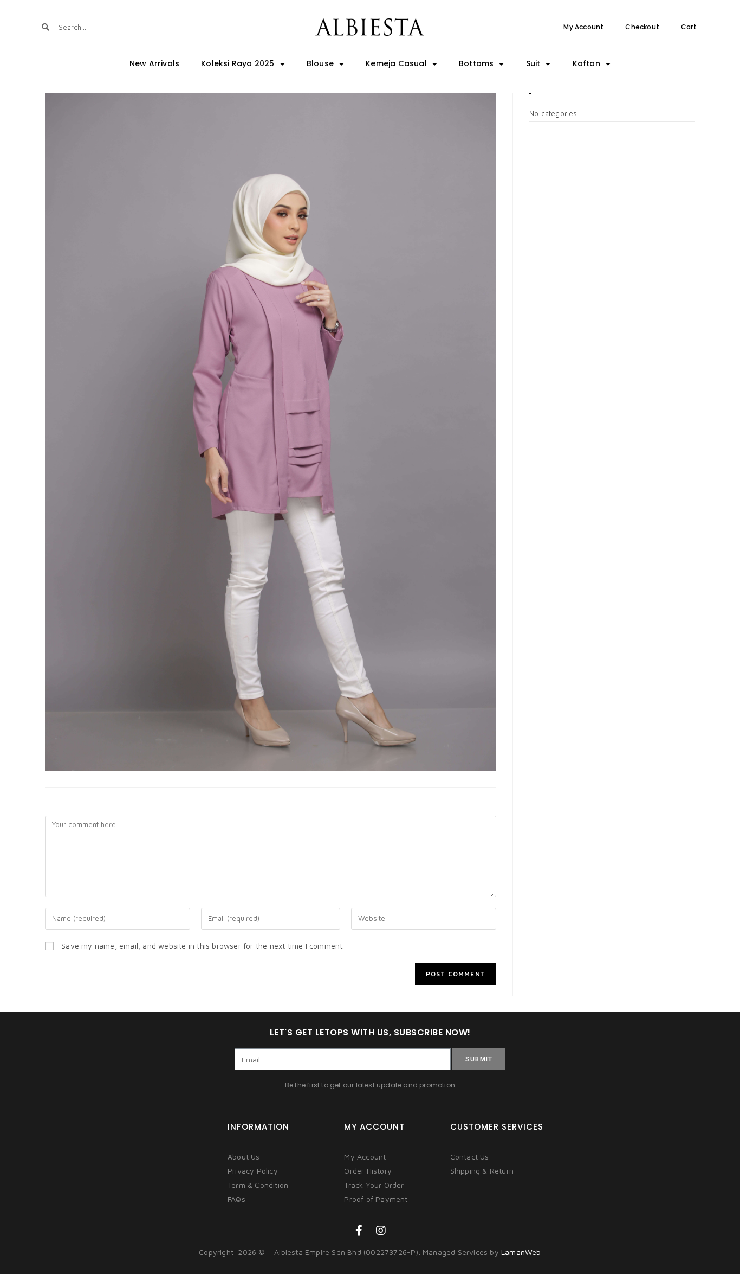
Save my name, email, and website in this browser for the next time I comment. (202, 945)
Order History (368, 1170)
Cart (689, 26)
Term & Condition (258, 1184)
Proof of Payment (375, 1198)
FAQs (236, 1198)
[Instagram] (381, 1230)
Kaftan (586, 63)
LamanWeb (521, 1252)
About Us (244, 1156)
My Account (583, 26)
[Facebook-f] (359, 1230)
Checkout (642, 26)
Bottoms (476, 63)
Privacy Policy (253, 1170)
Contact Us (469, 1156)
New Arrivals (154, 63)
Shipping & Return (482, 1170)
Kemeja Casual (396, 63)
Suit (533, 63)
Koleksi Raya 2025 (237, 63)
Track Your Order (374, 1184)
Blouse (320, 63)
